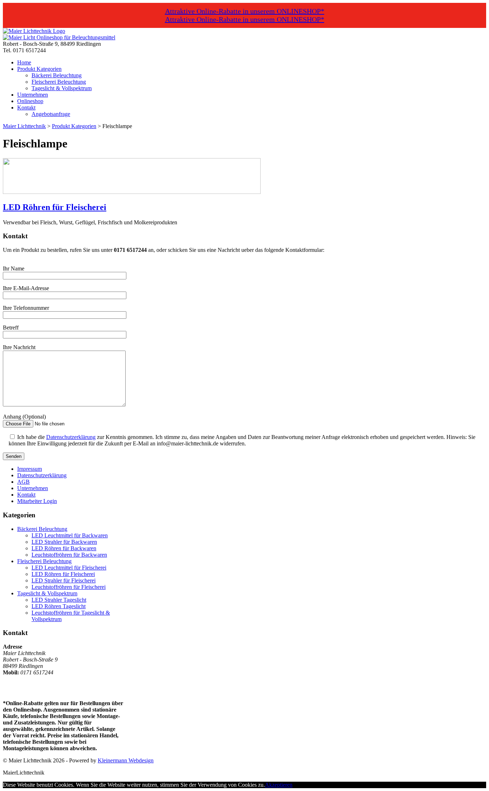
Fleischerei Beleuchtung (59, 82)
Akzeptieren (278, 785)
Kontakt (26, 107)
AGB (23, 482)
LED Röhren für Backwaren (64, 548)
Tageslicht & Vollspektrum (62, 88)
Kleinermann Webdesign (126, 760)
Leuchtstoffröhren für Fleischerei (69, 587)
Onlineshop (30, 101)
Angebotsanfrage (51, 114)
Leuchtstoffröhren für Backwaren (69, 555)
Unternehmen (32, 95)
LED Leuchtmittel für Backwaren (70, 535)
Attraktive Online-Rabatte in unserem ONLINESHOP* (244, 11)
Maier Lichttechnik (24, 126)
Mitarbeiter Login (37, 501)
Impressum (29, 469)
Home (24, 62)
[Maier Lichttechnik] (34, 31)
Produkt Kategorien (39, 69)
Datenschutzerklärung (42, 475)
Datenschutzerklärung (71, 437)
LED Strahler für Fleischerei (64, 580)
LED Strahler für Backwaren (64, 542)
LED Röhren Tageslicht (59, 606)
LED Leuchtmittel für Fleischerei (69, 568)
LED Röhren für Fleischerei (54, 207)
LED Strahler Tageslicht (59, 600)
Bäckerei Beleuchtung (57, 75)
